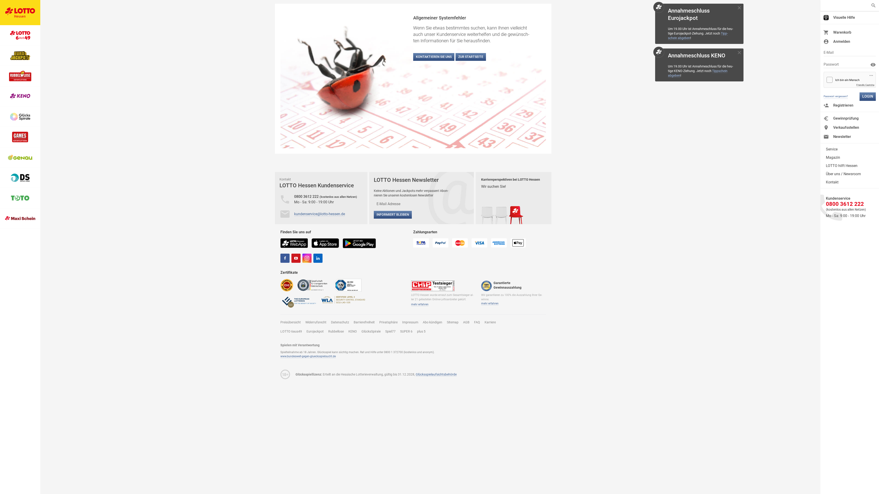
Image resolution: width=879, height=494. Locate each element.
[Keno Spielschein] (20, 96)
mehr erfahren (420, 304)
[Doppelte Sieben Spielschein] (20, 178)
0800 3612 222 (307, 196)
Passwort (831, 64)
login (867, 96)
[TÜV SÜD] (347, 285)
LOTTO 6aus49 (291, 331)
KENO (352, 331)
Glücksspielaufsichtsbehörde (436, 374)
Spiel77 (390, 331)
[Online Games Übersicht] (20, 137)
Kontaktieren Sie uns (434, 57)
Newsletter (842, 136)
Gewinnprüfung (846, 118)
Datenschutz (340, 322)
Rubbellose (336, 331)
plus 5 (421, 331)
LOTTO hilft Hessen (841, 166)
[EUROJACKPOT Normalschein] (20, 56)
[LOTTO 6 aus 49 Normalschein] (20, 35)
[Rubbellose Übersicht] (20, 76)
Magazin (833, 157)
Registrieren (843, 105)
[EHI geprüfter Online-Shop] (286, 285)
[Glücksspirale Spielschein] (20, 117)
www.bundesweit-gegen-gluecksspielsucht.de (308, 356)
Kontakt (832, 182)
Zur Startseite (470, 57)
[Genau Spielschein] (20, 157)
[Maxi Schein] (20, 218)
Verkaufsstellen (846, 127)
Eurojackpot (315, 331)
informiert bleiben (393, 214)
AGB (466, 322)
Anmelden (841, 41)
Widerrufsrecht (315, 322)
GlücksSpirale (371, 331)
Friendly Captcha (865, 84)
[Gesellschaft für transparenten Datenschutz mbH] (314, 285)
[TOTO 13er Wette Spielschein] (20, 198)
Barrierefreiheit (364, 322)
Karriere (490, 322)
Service (832, 149)
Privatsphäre (388, 322)
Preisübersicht (290, 322)
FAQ (477, 322)
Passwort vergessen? (836, 96)
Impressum (410, 322)
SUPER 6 (406, 331)
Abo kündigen (432, 322)
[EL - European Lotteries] (298, 302)
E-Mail (829, 52)
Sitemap (452, 322)
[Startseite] (20, 12)
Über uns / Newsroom (843, 174)
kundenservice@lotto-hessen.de (319, 214)
